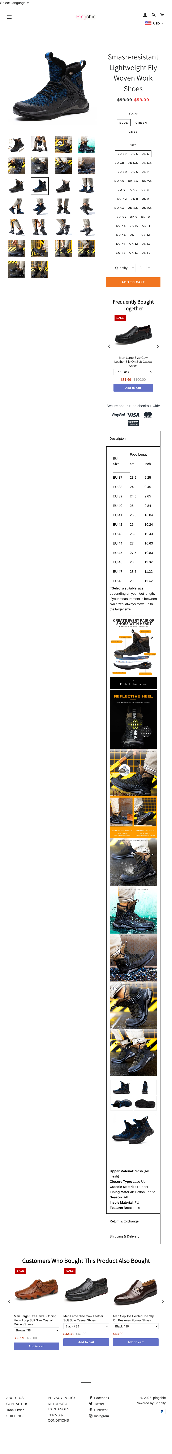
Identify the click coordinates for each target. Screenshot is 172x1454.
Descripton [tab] (117, 438)
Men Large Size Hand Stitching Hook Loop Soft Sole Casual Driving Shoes (35, 1320)
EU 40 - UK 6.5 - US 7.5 (133, 180)
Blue (123, 122)
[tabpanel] (133, 830)
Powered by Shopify (151, 1403)
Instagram (101, 1416)
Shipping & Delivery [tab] (124, 1236)
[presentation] (109, 346)
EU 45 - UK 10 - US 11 (133, 225)
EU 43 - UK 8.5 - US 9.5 (133, 207)
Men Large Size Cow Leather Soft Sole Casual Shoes (83, 1318)
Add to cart (133, 387)
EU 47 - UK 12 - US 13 (133, 243)
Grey (133, 131)
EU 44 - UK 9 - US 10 (133, 216)
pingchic (159, 1398)
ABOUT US (15, 1398)
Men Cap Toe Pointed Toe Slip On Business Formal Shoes (133, 1318)
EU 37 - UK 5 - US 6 (133, 153)
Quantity (121, 268)
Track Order (15, 1410)
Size (133, 145)
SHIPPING (14, 1416)
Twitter (98, 1404)
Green (141, 122)
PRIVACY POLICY (62, 1398)
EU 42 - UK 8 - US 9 (133, 198)
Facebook (101, 1398)
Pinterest (100, 1410)
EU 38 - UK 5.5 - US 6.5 (133, 162)
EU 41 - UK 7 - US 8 (133, 189)
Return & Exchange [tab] (124, 1221)
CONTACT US (17, 1404)
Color (133, 114)
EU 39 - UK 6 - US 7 (133, 171)
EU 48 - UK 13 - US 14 (133, 252)
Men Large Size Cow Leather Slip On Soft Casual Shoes (133, 362)
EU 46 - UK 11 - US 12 (133, 234)
